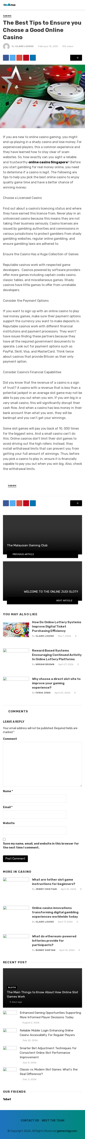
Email (7, 807)
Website (9, 823)
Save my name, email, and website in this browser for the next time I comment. (41, 845)
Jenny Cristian (46, 889)
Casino (7, 16)
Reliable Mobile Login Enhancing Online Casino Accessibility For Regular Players (47, 1033)
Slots (12, 988)
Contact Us (30, 1120)
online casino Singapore (48, 162)
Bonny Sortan (45, 950)
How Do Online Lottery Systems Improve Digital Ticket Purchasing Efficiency (56, 626)
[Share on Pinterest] (26, 58)
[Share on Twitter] (13, 58)
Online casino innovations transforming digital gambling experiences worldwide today (55, 912)
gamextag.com (67, 1131)
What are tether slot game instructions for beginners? (53, 882)
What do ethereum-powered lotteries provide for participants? (54, 940)
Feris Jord (43, 692)
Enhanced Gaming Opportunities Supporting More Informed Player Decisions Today (50, 1015)
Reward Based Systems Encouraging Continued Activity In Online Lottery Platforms (57, 655)
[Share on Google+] (19, 58)
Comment (10, 739)
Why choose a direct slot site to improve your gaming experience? (56, 683)
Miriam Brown (45, 664)
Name (8, 791)
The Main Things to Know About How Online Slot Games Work (42, 994)
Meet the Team (53, 1120)
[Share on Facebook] (6, 58)
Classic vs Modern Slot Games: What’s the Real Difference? (49, 1072)
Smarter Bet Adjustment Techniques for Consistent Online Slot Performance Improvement (48, 1052)
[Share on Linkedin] (33, 58)
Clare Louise (24, 46)
